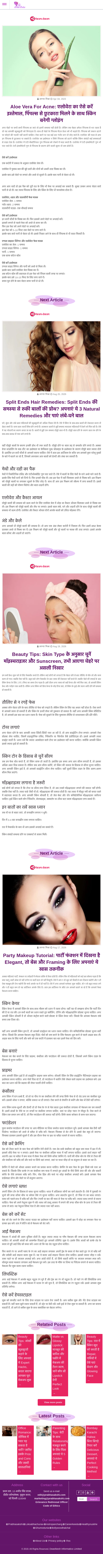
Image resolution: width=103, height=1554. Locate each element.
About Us (40, 1540)
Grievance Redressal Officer (51, 1502)
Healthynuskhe (89, 1524)
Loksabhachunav (34, 1524)
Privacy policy (55, 1540)
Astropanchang (54, 1524)
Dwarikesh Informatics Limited (65, 1549)
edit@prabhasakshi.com (51, 1495)
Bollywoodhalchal (61, 1528)
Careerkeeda (72, 1524)
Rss (68, 1540)
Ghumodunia (42, 1528)
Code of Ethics (51, 1505)
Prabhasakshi (15, 1524)
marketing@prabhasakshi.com (51, 1498)
